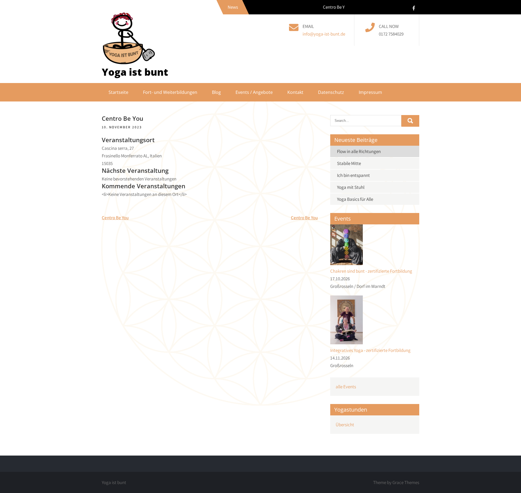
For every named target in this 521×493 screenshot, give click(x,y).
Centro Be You (115, 218)
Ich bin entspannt (353, 175)
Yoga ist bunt (135, 72)
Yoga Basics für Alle (355, 199)
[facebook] (413, 8)
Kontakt (295, 92)
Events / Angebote (254, 92)
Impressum (370, 92)
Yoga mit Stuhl (350, 187)
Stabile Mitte (349, 163)
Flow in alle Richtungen (359, 151)
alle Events (346, 387)
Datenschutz (331, 92)
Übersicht (345, 425)
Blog (216, 92)
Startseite (118, 92)
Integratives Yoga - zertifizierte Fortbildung (370, 350)
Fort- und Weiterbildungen (170, 92)
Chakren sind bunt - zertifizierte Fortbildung (371, 271)
